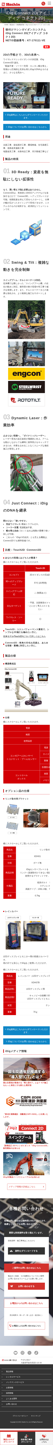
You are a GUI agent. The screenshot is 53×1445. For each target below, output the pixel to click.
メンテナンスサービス (15, 1382)
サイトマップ (35, 1416)
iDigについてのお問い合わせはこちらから (27, 127)
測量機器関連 (20, 24)
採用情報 (9, 1393)
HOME (6, 24)
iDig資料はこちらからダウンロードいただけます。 (27, 116)
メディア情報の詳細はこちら (22, 1187)
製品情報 (9, 1371)
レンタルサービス (13, 1377)
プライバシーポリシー (20, 1416)
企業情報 (9, 1388)
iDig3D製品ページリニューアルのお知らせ (21, 1177)
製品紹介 (12, 24)
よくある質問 (11, 1399)
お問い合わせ (11, 1404)
